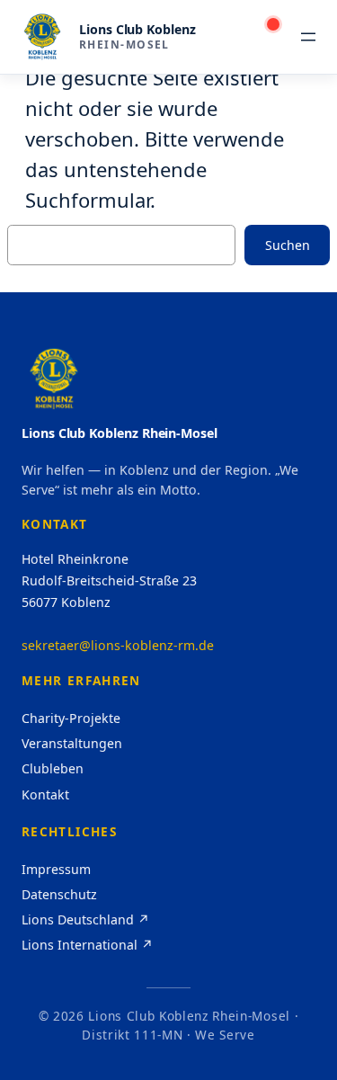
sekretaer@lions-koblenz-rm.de (118, 645)
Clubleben (53, 768)
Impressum (56, 869)
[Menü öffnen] (308, 37)
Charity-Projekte (71, 718)
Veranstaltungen (72, 743)
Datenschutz (59, 894)
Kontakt (45, 794)
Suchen (287, 245)
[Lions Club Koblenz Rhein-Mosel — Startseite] (42, 37)
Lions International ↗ (87, 944)
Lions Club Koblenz (137, 29)
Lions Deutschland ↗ (85, 919)
